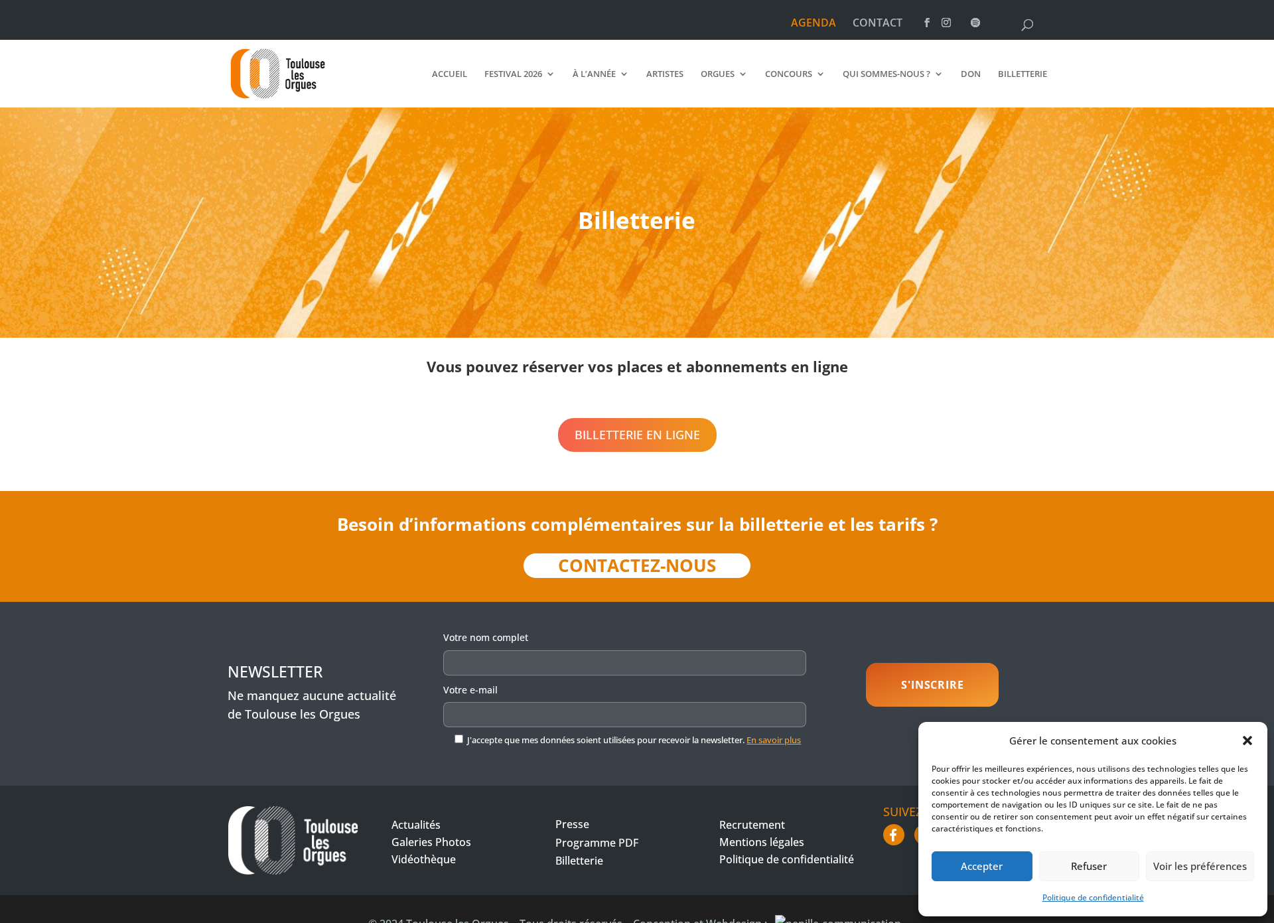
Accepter (982, 866)
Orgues (718, 74)
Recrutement (752, 824)
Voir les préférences (1200, 866)
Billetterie (1022, 74)
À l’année (594, 74)
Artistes (664, 74)
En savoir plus (773, 740)
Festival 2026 (513, 74)
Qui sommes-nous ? (886, 74)
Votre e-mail (470, 689)
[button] (1247, 740)
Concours (788, 74)
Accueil (449, 74)
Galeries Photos (431, 842)
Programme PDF (596, 842)
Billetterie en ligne (637, 435)
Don (971, 74)
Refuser (1089, 866)
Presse (572, 824)
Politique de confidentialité (1093, 897)
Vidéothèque (423, 859)
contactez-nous (637, 565)
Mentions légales (761, 842)
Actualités (416, 824)
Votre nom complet (485, 637)
